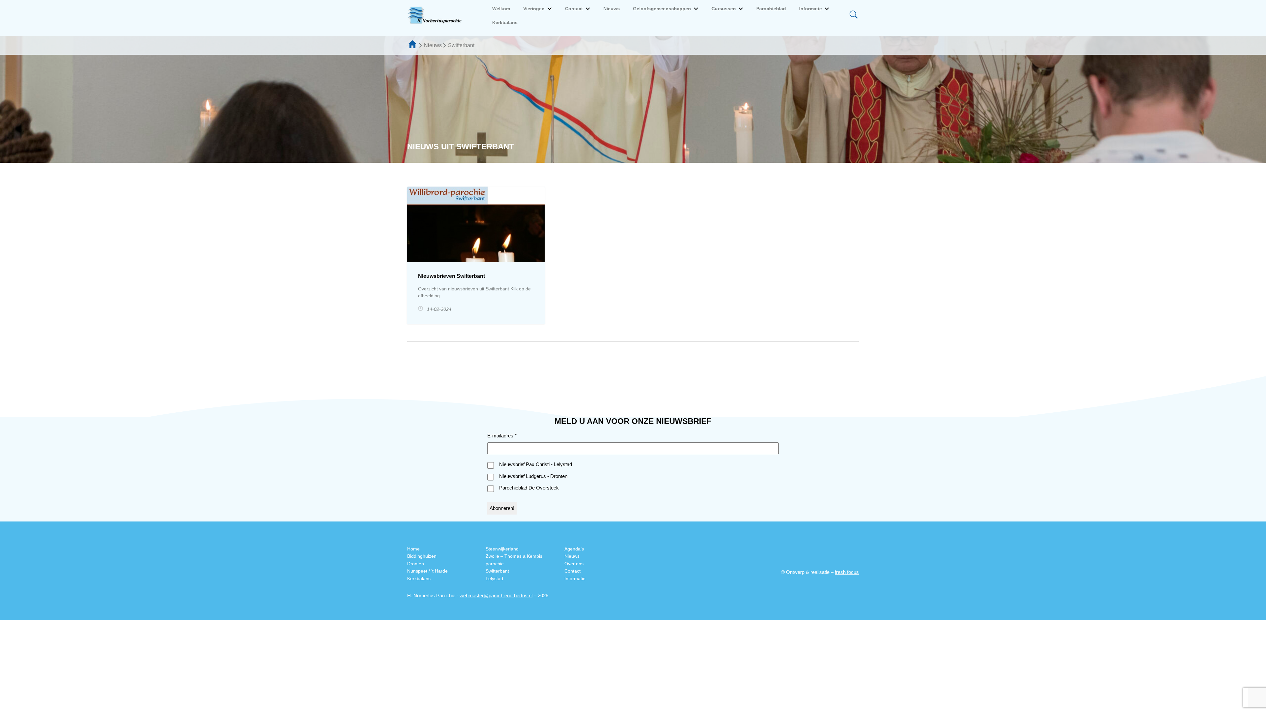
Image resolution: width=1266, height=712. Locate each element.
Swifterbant (497, 571)
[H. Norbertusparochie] (436, 15)
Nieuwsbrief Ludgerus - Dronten (533, 476)
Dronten (415, 563)
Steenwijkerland (502, 548)
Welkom (501, 8)
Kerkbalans (505, 22)
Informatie (810, 8)
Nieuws (611, 8)
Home (413, 548)
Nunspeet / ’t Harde (427, 571)
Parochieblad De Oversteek (529, 487)
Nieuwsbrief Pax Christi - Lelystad (535, 464)
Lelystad (494, 578)
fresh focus (847, 572)
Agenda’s (574, 548)
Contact (574, 8)
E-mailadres (502, 435)
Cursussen (723, 8)
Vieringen (534, 8)
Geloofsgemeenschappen (662, 8)
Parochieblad (771, 8)
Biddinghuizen (422, 556)
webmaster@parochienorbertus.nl (496, 595)
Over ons (574, 563)
